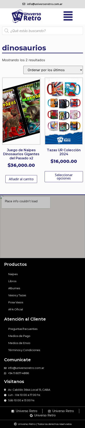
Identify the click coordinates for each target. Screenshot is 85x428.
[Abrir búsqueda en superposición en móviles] (42, 31)
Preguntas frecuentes (22, 328)
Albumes (14, 288)
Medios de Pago (19, 336)
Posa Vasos (15, 302)
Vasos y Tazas (17, 295)
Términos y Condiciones (24, 350)
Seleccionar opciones (64, 176)
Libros (12, 281)
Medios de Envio (19, 343)
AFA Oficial (15, 309)
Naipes (13, 274)
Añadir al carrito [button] (21, 179)
